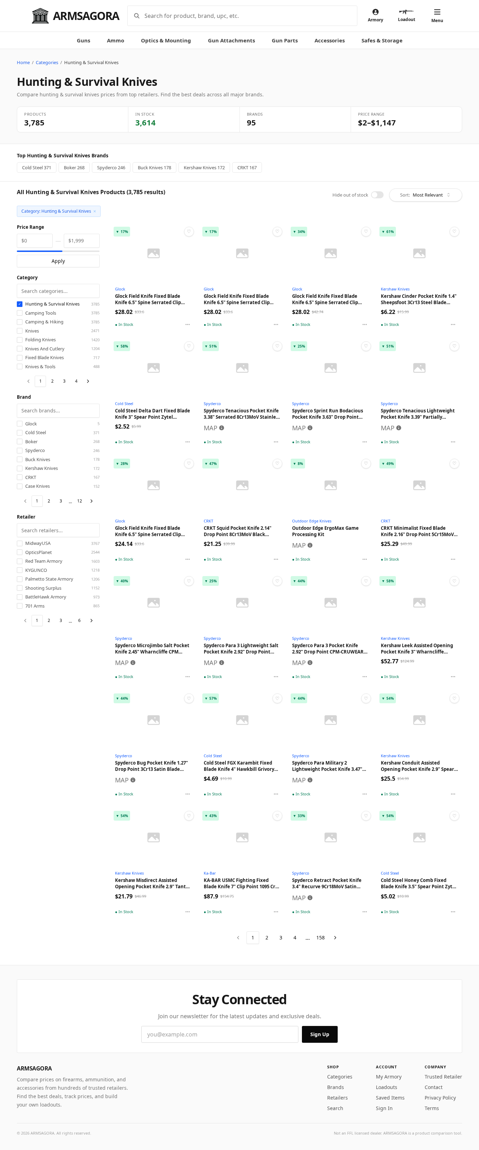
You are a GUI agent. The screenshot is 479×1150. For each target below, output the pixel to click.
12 (79, 501)
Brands (335, 1087)
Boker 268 (74, 167)
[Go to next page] (88, 381)
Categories (47, 62)
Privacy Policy (440, 1097)
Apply (58, 261)
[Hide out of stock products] (377, 194)
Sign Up (319, 1034)
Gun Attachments (231, 40)
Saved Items (390, 1097)
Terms (432, 1108)
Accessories (330, 40)
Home (23, 62)
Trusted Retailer (443, 1076)
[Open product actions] (188, 324)
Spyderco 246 (111, 167)
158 (320, 937)
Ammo (115, 40)
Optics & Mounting (166, 40)
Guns (83, 40)
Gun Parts (285, 40)
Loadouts (386, 1087)
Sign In (384, 1108)
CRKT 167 (247, 167)
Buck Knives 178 (154, 167)
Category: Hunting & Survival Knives (58, 211)
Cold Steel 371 (36, 167)
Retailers (337, 1097)
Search (335, 1108)
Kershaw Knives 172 (204, 167)
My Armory (389, 1076)
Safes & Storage (382, 40)
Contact (434, 1087)
